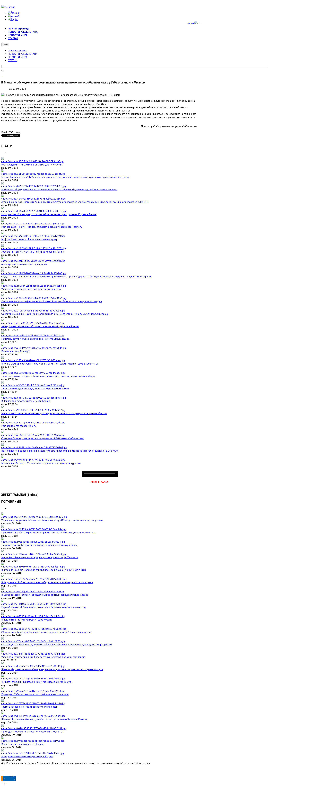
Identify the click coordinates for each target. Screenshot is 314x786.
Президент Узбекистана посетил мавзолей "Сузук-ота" (32, 731)
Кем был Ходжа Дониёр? (15, 351)
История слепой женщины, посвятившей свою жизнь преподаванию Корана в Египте (48, 214)
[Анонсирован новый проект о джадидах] (33, 260)
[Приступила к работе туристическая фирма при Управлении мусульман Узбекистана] (33, 529)
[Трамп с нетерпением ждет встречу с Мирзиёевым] (33, 703)
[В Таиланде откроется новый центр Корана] (33, 397)
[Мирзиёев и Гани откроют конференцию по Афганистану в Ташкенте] (33, 554)
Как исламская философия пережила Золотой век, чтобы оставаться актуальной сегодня (51, 301)
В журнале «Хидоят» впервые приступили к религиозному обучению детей (43, 569)
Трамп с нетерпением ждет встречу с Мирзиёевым (29, 706)
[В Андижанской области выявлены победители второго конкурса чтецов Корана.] (33, 579)
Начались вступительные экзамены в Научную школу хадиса (35, 338)
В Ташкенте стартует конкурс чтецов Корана (26, 619)
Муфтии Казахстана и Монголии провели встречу (29, 239)
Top (3, 783)
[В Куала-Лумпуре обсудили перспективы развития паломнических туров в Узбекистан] (33, 360)
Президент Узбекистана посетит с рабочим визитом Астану (35, 694)
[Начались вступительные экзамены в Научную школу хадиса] (33, 335)
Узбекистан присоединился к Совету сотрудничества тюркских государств (43, 656)
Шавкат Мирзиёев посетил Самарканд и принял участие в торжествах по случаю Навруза (52, 669)
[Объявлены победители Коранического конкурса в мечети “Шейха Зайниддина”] (33, 628)
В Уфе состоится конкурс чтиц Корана (22, 744)
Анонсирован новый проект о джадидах (24, 264)
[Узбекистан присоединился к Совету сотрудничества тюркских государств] (33, 653)
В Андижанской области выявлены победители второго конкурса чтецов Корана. (47, 582)
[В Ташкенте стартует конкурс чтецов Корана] (33, 616)
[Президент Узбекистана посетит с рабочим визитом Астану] (33, 691)
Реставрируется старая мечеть (18, 425)
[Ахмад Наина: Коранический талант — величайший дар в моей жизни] (33, 323)
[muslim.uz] (8, 7)
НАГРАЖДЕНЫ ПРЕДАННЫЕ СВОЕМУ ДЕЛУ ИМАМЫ (31, 164)
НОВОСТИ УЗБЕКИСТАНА (22, 53)
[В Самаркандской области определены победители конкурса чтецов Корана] (33, 591)
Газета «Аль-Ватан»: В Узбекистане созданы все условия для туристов (41, 463)
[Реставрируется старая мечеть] (33, 422)
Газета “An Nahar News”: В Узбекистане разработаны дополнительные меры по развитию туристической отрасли (65, 177)
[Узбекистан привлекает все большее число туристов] (33, 285)
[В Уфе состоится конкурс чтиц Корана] (32, 740)
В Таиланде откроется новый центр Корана (25, 400)
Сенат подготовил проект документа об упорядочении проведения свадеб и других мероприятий (56, 644)
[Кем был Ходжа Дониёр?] (33, 347)
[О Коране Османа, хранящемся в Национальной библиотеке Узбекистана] (33, 435)
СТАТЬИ (12, 60)
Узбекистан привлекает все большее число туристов (31, 289)
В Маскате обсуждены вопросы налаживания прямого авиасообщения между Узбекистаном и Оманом (59, 189)
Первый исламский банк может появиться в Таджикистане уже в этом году (43, 607)
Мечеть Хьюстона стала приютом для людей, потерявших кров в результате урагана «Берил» (54, 413)
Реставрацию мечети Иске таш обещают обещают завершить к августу (41, 226)
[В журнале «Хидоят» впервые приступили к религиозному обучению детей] (33, 566)
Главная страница (17, 50)
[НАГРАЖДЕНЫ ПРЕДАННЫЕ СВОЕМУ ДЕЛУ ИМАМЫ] (32, 161)
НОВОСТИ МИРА (17, 57)
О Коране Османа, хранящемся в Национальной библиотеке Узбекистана (42, 438)
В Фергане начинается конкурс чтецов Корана (27, 756)
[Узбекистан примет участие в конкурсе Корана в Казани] (34, 248)
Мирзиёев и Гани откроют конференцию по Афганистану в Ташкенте (39, 557)
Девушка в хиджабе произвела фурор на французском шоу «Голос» (39, 545)
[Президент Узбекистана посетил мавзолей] (33, 728)
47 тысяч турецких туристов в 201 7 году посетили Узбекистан (36, 681)
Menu (5, 44)
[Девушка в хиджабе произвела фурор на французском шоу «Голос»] (33, 541)
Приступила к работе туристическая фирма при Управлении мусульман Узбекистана (48, 532)
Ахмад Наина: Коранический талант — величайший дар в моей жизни (40, 326)
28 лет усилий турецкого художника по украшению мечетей (35, 388)
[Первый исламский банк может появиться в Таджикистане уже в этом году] (33, 603)
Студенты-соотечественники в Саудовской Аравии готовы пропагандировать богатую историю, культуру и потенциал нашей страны (76, 276)
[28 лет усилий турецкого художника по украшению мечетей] (32, 385)
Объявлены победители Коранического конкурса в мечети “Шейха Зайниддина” (46, 632)
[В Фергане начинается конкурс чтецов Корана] (32, 753)
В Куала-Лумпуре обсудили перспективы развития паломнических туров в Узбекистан (49, 363)
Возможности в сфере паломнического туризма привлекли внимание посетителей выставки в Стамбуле (60, 450)
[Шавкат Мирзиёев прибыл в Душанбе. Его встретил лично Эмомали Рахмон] (33, 715)
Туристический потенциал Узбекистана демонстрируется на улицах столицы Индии (48, 376)
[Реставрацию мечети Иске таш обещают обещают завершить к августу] (33, 223)
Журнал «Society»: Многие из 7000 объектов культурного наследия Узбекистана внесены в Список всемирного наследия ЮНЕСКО (74, 201)
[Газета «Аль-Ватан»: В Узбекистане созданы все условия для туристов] (33, 459)
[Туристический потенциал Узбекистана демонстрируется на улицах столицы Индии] (33, 372)
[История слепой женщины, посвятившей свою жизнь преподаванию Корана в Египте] (33, 211)
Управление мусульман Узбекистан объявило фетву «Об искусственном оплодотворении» (52, 520)
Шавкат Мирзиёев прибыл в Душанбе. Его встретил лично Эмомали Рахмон (44, 719)
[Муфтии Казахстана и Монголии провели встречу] (33, 236)
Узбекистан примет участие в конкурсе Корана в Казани (32, 251)
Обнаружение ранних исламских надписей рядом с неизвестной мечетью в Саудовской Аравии (54, 313)
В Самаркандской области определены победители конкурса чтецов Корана (44, 594)
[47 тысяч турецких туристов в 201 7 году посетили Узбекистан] (33, 678)
